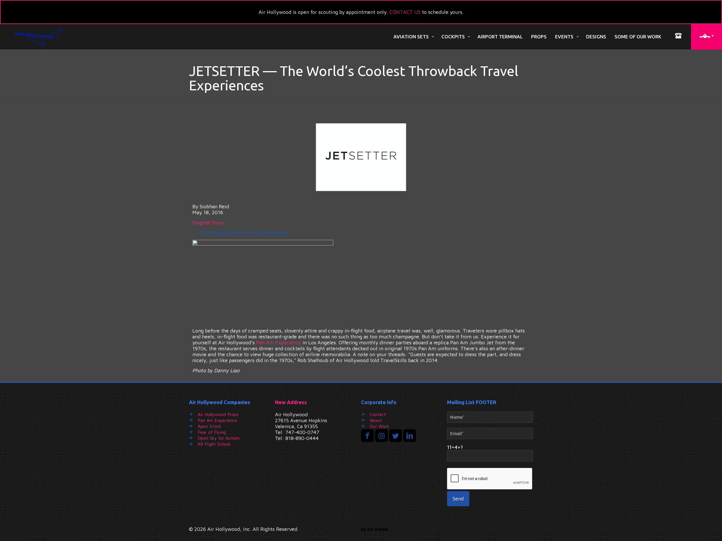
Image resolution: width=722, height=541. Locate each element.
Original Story (208, 222)
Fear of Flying (212, 432)
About (376, 420)
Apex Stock (209, 426)
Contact (378, 414)
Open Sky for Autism (219, 438)
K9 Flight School (214, 443)
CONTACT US (405, 12)
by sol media (374, 529)
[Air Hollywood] (38, 36)
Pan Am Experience (278, 342)
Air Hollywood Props (218, 414)
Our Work (379, 426)
